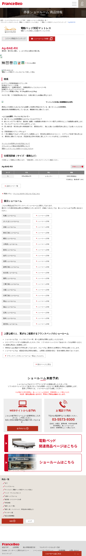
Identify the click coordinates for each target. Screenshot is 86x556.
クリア (30, 521)
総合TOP (5, 547)
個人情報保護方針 (29, 547)
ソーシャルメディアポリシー (43, 550)
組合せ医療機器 (9, 516)
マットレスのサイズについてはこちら (26, 194)
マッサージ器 (9, 512)
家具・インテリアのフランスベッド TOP (13, 20)
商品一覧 (5, 479)
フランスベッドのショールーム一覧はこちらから (25, 356)
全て (6, 483)
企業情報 (16, 547)
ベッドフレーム (9, 486)
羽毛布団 (7, 503)
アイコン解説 (31, 63)
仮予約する (21, 428)
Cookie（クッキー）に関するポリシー (15, 550)
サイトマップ (7, 553)
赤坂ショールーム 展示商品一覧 (36, 20)
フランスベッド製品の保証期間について (16, 146)
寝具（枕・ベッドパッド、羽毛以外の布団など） (19, 509)
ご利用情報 (61, 550)
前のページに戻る (44, 364)
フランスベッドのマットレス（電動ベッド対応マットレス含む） (20, 22)
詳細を (74, 166)
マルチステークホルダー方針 (50, 547)
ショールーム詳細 (43, 215)
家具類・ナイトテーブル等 (13, 499)
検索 (82, 5)
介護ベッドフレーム (11, 496)
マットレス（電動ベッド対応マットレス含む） (19, 489)
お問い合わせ (74, 550)
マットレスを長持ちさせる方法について (16, 143)
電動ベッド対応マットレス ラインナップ (54, 22)
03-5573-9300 (63, 419)
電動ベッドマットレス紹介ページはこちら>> (17, 148)
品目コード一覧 (12, 186)
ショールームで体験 (40, 39)
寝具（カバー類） (10, 506)
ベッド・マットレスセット (13, 493)
